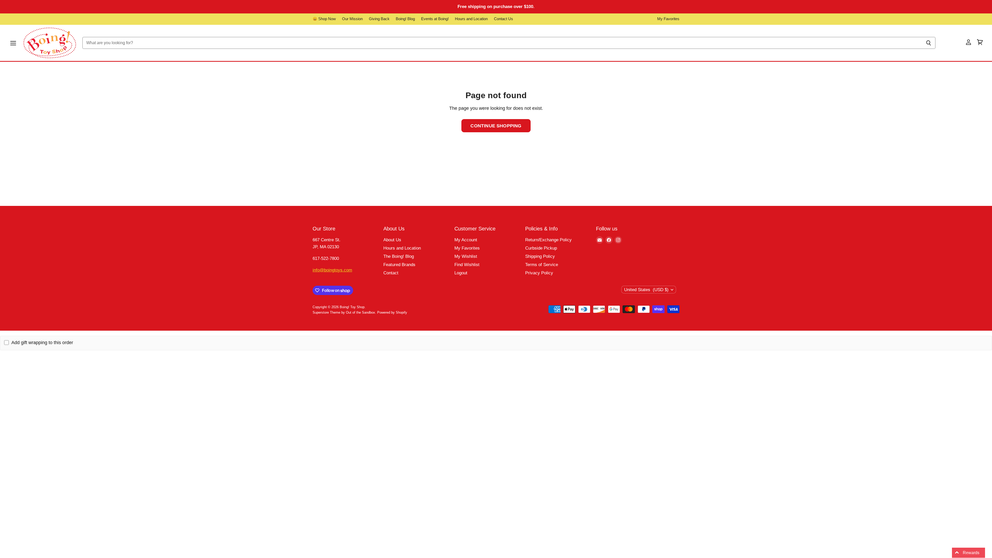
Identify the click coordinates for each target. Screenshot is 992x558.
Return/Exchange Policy (548, 239)
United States (646, 289)
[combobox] (502, 43)
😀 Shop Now (324, 19)
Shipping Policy (540, 256)
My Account (465, 239)
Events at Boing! (435, 19)
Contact (390, 272)
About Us (392, 239)
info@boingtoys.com (332, 270)
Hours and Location (471, 19)
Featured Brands (399, 264)
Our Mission (352, 19)
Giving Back (379, 19)
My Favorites (668, 19)
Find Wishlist (466, 264)
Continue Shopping (495, 125)
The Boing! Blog (398, 256)
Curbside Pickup (541, 248)
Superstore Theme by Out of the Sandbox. (344, 312)
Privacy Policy (539, 272)
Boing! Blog (405, 19)
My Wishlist (465, 256)
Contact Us (503, 19)
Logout (460, 272)
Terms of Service (541, 264)
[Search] (928, 43)
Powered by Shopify (392, 312)
